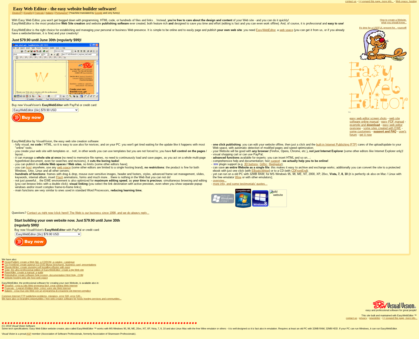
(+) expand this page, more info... (376, 1)
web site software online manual (375, 120)
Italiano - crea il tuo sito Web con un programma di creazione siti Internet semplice (48, 290)
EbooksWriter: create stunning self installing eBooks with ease (37, 267)
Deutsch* (17, 13)
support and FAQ (384, 131)
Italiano (49, 13)
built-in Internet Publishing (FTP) (336, 144)
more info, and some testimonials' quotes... (240, 183)
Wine (238, 177)
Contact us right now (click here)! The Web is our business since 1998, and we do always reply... (88, 212)
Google (98, 13)
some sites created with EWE (382, 128)
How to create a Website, (393, 20)
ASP (29, 333)
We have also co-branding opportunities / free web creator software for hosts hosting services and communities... (62, 298)
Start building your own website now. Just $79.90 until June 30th (67, 220)
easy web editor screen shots (368, 118)
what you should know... (394, 22)
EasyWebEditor (265, 30)
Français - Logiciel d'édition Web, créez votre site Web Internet (38, 288)
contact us (350, 1)
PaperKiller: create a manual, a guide (24, 272)
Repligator (275, 164)
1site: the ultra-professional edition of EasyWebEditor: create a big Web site (44, 270)
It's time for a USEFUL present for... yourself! (383, 27)
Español (28, 13)
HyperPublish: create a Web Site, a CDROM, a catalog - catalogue (40, 262)
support (275, 161)
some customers (360, 131)
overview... (220, 180)
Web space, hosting (406, 1)
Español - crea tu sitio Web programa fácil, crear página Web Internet (41, 285)
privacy (363, 318)
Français (39, 13)
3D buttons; (251, 164)
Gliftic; (264, 164)
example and (365, 125)
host (29, 167)
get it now (365, 134)
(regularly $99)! (26, 225)
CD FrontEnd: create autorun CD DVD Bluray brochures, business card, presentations (50, 264)
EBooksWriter (260, 170)
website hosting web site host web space (26, 277)
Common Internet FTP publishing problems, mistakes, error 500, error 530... (42, 296)
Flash (59, 177)
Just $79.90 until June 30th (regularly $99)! (46, 40)
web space (286, 30)
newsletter (374, 318)
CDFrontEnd (299, 170)
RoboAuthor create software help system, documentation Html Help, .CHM (44, 275)
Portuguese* (61, 13)
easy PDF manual (392, 121)
